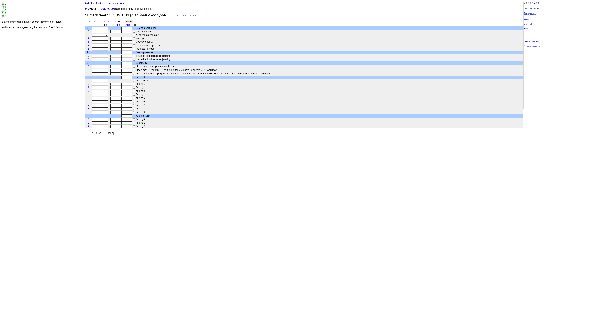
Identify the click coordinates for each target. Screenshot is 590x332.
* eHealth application (531, 41)
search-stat (180, 15)
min (118, 25)
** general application (532, 46)
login (104, 3)
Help (526, 29)
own (111, 3)
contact (533, 15)
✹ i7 (87, 9)
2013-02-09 (107, 9)
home (122, 3)
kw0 (98, 3)
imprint (526, 15)
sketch (526, 19)
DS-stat (192, 15)
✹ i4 (87, 3)
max (128, 25)
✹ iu (92, 3)
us (116, 3)
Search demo (529, 13)
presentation (528, 24)
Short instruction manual (533, 8)
